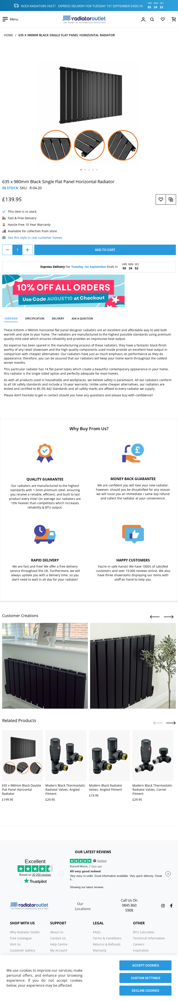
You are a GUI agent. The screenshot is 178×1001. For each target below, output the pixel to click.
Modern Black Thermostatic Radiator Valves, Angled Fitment (65, 789)
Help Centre (59, 944)
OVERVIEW (11, 318)
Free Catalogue (21, 938)
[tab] (11, 319)
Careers (138, 944)
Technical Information (149, 938)
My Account (58, 950)
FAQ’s (97, 932)
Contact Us (58, 938)
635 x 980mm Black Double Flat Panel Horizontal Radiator (21, 789)
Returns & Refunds (106, 944)
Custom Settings (145, 978)
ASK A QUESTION (82, 318)
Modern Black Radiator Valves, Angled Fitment (105, 787)
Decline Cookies (145, 990)
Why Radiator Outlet (25, 932)
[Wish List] (163, 20)
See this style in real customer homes (35, 237)
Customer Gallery (22, 950)
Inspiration (141, 950)
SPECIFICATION (34, 318)
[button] (81, 169)
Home (8, 35)
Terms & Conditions (107, 938)
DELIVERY (58, 318)
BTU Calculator (144, 932)
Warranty (99, 950)
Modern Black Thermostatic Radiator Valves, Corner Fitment (152, 789)
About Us (56, 932)
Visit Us (15, 944)
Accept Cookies (145, 965)
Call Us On (129, 900)
